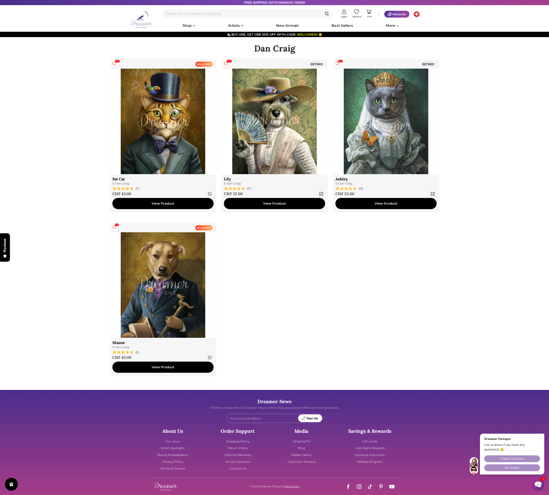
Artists (234, 26)
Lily (227, 179)
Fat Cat (118, 179)
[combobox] (247, 13)
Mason (118, 342)
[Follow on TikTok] (370, 486)
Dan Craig (122, 183)
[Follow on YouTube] (392, 486)
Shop (187, 26)
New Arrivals (287, 26)
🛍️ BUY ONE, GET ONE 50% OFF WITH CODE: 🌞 (274, 34)
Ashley (341, 179)
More (390, 26)
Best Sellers (342, 26)
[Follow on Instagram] (359, 486)
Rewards (399, 14)
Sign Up (312, 418)
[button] (538, 484)
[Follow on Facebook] (348, 486)
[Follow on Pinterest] (381, 486)
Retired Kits (291, 486)
